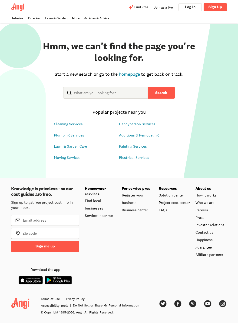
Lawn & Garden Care (70, 146)
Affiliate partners (209, 254)
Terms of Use (50, 299)
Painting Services (133, 146)
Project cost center (174, 202)
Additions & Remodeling (139, 135)
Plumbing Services (69, 135)
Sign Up (215, 6)
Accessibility (54, 305)
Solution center (171, 195)
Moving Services (67, 157)
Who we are (204, 202)
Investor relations (210, 225)
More (75, 18)
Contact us (204, 232)
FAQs (163, 210)
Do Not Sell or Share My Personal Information (106, 305)
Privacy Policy (74, 299)
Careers (201, 210)
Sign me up (45, 246)
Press (200, 217)
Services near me (99, 215)
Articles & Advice (96, 18)
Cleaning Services (68, 124)
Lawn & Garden (56, 18)
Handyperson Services (137, 124)
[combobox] (105, 96)
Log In (190, 6)
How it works (206, 195)
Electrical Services (134, 157)
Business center (135, 210)
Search (161, 92)
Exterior (34, 18)
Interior (17, 18)
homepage (129, 74)
